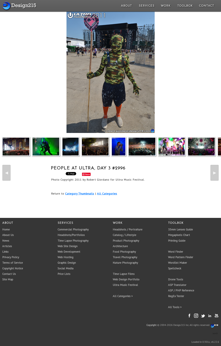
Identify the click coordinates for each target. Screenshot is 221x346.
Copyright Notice (12, 268)
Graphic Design (67, 262)
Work (166, 6)
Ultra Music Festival (125, 285)
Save (87, 174)
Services (147, 6)
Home (6, 229)
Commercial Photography (73, 229)
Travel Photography (125, 257)
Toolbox (185, 6)
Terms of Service (12, 262)
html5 (215, 333)
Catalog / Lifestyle (124, 235)
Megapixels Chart (179, 235)
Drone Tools (175, 279)
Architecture (120, 246)
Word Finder (175, 251)
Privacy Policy (10, 257)
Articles (7, 246)
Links (5, 251)
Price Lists (64, 274)
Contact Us (9, 274)
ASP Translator (177, 285)
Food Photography (124, 251)
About (126, 6)
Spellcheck (174, 268)
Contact (206, 6)
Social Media (65, 268)
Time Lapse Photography (73, 240)
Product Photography (126, 240)
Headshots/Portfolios (71, 235)
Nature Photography (125, 262)
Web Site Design (67, 246)
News (5, 240)
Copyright (151, 325)
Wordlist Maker (177, 262)
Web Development (69, 251)
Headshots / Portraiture (127, 229)
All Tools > (175, 307)
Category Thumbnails (79, 193)
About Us (8, 235)
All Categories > (123, 296)
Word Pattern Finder (180, 257)
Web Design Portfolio (126, 279)
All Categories (107, 193)
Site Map (7, 279)
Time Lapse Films (124, 274)
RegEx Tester (176, 296)
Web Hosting (65, 257)
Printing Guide (176, 240)
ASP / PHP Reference (181, 290)
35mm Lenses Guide (180, 229)
